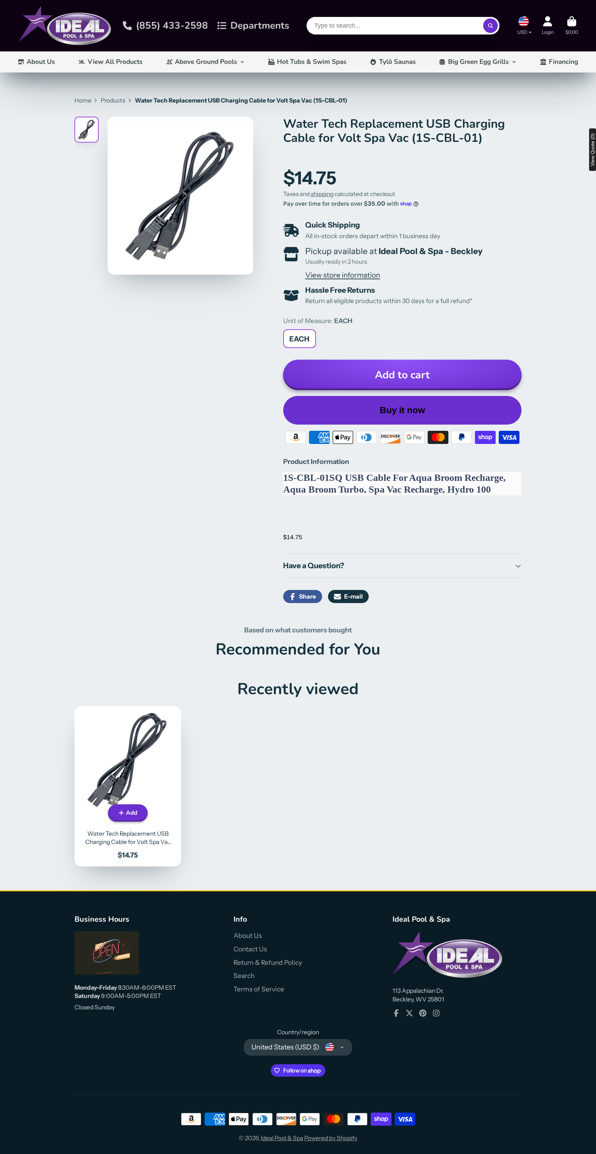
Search (244, 976)
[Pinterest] (423, 1013)
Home (82, 100)
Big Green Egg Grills (478, 61)
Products (113, 100)
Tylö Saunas (397, 61)
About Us (41, 61)
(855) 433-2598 (172, 25)
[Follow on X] (409, 1013)
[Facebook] (396, 1013)
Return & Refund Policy (268, 963)
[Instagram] (436, 1013)
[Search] (490, 26)
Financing (563, 61)
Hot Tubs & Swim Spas (311, 61)
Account (548, 25)
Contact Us (250, 949)
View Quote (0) (592, 149)
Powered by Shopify (330, 1138)
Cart (571, 25)
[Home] (64, 25)
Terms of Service (259, 989)
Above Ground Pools (206, 61)
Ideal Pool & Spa (282, 1138)
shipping (322, 193)
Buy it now (402, 410)
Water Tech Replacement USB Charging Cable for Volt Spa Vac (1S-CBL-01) (127, 786)
